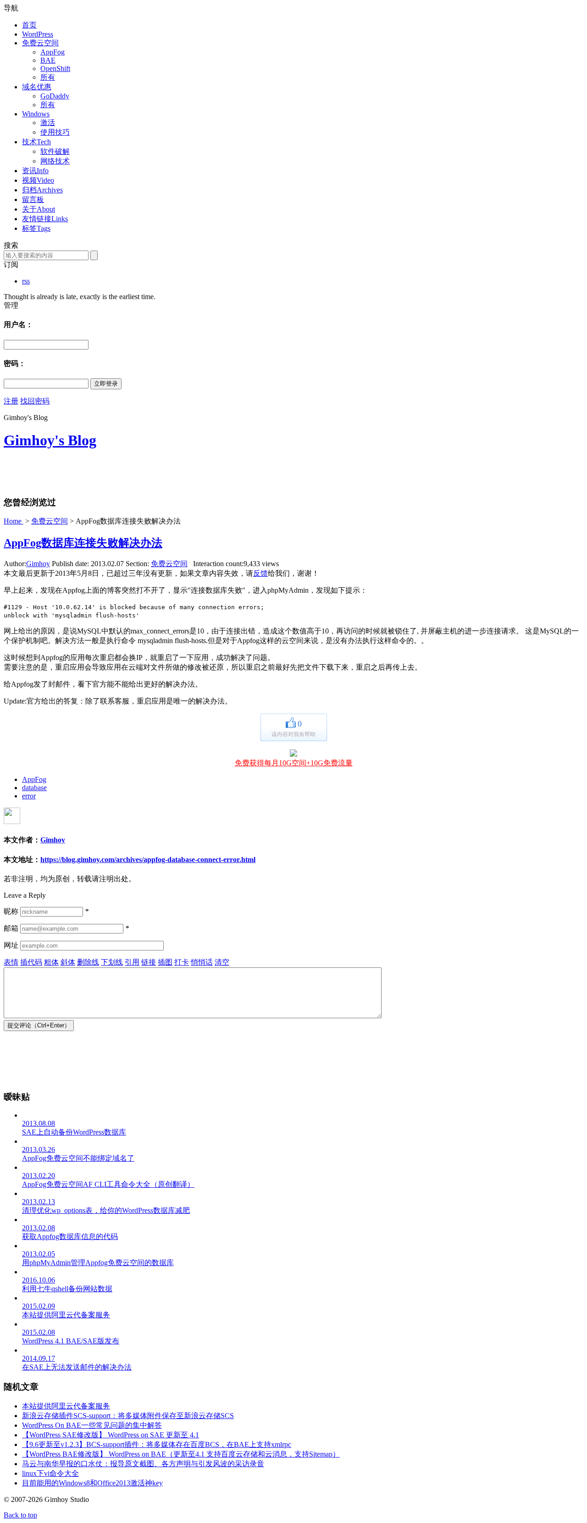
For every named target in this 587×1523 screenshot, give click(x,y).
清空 (222, 962)
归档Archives (42, 190)
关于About (38, 209)
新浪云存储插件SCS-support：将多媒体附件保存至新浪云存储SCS (128, 1415)
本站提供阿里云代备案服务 (66, 1406)
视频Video (38, 180)
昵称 (11, 911)
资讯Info (35, 171)
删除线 (88, 962)
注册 (11, 401)
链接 (148, 962)
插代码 (31, 962)
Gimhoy (38, 564)
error (29, 796)
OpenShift (55, 68)
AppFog (52, 52)
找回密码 (35, 401)
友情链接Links (45, 219)
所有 (47, 77)
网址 (11, 945)
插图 (165, 962)
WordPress (37, 34)
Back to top (20, 1515)
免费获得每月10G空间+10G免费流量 (294, 763)
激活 (47, 122)
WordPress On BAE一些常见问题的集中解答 (92, 1425)
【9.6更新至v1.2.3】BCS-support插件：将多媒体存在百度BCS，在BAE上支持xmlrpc (156, 1444)
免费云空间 (40, 43)
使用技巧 (55, 132)
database (34, 788)
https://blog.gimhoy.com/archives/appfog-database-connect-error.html (147, 859)
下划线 (112, 962)
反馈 (260, 573)
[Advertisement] (111, 472)
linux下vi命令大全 (50, 1473)
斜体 (68, 962)
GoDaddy (54, 96)
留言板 (33, 199)
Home (13, 521)
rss (26, 281)
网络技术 (55, 161)
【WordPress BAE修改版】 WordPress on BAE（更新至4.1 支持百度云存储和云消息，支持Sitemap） (181, 1454)
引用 (132, 962)
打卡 (181, 962)
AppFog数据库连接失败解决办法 (83, 543)
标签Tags (36, 228)
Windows (36, 114)
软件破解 (55, 151)
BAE (47, 60)
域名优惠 (36, 87)
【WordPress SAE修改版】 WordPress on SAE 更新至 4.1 (110, 1435)
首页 (29, 25)
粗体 (51, 962)
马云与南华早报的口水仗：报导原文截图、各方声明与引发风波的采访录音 (143, 1464)
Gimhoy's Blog (50, 440)
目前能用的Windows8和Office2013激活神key (92, 1483)
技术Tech (36, 142)
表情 (11, 962)
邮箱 (11, 928)
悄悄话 (202, 962)
